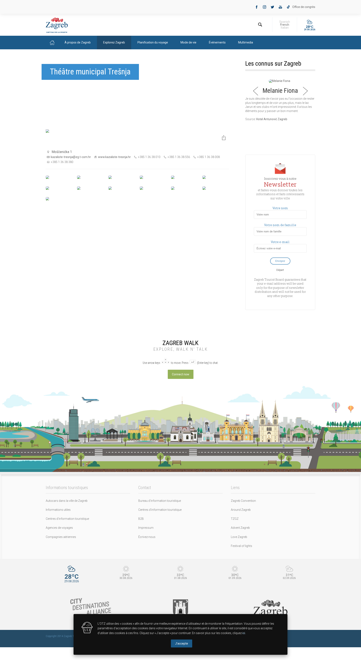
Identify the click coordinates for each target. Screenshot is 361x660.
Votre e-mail (280, 242)
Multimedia (245, 42)
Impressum (146, 527)
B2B (141, 518)
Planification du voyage (152, 42)
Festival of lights (241, 546)
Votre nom (280, 208)
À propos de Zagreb (78, 42)
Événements (217, 42)
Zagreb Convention (243, 500)
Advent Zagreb (240, 527)
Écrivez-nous (146, 537)
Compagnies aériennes (61, 537)
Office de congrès (303, 7)
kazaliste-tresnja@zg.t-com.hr (71, 157)
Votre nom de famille (280, 225)
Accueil (52, 42)
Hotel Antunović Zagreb (271, 119)
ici (243, 633)
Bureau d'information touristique (159, 500)
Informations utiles (58, 509)
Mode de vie (188, 42)
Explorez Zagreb (114, 42)
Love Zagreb (239, 537)
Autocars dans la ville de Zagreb (67, 500)
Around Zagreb (241, 509)
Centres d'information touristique (67, 518)
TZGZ (235, 518)
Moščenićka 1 (62, 152)
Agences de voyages (59, 527)
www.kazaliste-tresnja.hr (114, 157)
